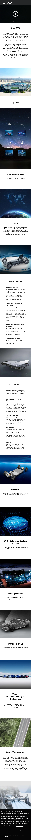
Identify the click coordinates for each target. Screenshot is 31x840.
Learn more (19, 826)
